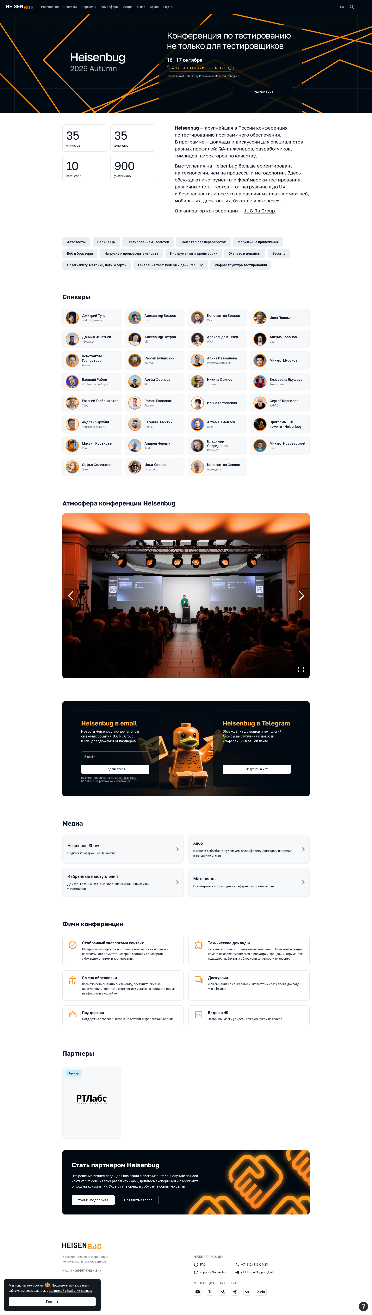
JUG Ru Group (259, 210)
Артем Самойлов (221, 422)
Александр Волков (160, 316)
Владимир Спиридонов (217, 443)
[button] (186, 595)
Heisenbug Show (83, 845)
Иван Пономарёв (283, 318)
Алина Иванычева (222, 358)
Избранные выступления (92, 876)
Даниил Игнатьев (96, 337)
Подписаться (115, 769)
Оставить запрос (138, 1200)
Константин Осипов (223, 465)
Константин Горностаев (92, 358)
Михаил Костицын (97, 443)
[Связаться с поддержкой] (363, 1306)
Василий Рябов (94, 379)
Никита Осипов (219, 379)
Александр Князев (222, 337)
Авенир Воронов (283, 337)
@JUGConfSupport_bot (257, 1272)
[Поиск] (352, 7)
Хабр (198, 843)
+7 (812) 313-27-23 (254, 1264)
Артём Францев (157, 379)
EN (342, 7)
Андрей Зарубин (95, 422)
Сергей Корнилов (284, 401)
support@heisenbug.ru (215, 1272)
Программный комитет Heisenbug (285, 424)
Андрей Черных (157, 443)
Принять (52, 1301)
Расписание (263, 92)
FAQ (203, 1264)
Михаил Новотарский (287, 443)
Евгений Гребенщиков (100, 401)
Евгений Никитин (158, 422)
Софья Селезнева (97, 465)
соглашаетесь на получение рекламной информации (109, 779)
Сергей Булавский (160, 358)
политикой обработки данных (70, 1291)
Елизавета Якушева (286, 379)
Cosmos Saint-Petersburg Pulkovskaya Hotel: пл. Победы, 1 (203, 76)
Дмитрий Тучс (94, 316)
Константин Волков (223, 316)
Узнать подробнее (93, 1200)
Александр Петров (160, 337)
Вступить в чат (257, 769)
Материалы (205, 878)
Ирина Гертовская (222, 403)
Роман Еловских (158, 401)
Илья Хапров (155, 465)
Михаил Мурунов (283, 360)
